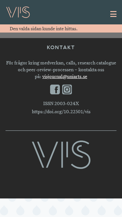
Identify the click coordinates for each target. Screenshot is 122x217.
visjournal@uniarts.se (64, 76)
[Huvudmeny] (113, 14)
